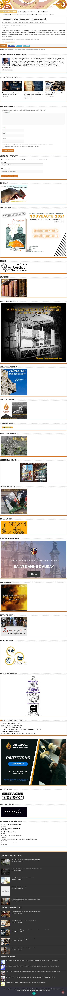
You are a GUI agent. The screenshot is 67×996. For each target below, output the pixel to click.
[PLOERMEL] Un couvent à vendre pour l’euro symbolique (26, 859)
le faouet (42, 49)
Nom (3, 127)
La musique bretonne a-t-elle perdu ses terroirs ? (54, 93)
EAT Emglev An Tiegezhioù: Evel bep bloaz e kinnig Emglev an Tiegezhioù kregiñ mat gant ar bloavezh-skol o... (33, 971)
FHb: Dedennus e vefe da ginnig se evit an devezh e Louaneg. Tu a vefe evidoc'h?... (26, 982)
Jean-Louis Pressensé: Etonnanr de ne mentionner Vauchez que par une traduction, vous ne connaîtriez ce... (32, 966)
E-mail (4, 133)
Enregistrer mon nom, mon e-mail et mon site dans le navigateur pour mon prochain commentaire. (28, 144)
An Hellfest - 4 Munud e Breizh (8, 832)
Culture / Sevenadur (11, 14)
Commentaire (6, 112)
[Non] (65, 991)
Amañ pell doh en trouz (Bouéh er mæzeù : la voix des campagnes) (17, 729)
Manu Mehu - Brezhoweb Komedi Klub (10, 828)
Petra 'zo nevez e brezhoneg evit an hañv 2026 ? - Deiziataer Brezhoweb (19, 839)
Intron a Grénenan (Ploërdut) (8, 725)
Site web (4, 138)
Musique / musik (21, 14)
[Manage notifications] (63, 992)
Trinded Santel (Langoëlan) (8, 727)
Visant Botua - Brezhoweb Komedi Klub (11, 824)
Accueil (3, 14)
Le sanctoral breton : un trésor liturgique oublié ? (24, 920)
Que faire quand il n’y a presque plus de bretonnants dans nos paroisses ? (30, 930)
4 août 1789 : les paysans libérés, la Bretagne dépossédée (26, 911)
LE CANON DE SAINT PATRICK (19, 887)
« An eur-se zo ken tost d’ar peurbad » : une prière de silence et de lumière (33, 94)
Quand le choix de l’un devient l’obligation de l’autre (24, 948)
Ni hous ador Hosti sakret (7, 723)
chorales (15, 49)
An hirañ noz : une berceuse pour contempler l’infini (10, 93)
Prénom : (3, 162)
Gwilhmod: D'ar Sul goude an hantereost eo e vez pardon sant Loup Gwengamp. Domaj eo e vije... (30, 977)
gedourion (35, 49)
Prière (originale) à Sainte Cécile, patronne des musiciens (26, 899)
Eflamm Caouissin (7, 22)
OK (34, 993)
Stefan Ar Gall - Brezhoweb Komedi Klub (11, 835)
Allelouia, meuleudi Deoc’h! (8, 731)
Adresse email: (5, 168)
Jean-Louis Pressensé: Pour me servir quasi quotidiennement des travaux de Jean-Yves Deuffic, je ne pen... (32, 960)
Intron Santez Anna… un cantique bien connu (23, 877)
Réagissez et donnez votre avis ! (31, 22)
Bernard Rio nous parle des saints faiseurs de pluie (30, 11)
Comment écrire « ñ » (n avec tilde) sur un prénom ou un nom (27, 868)
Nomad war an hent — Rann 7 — (9, 843)
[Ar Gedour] (33, 4)
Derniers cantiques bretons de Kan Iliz (13, 720)
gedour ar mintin (25, 49)
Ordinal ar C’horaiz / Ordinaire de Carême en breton (14, 733)
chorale (9, 49)
